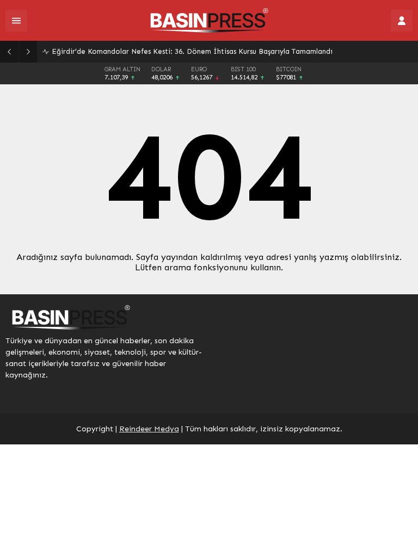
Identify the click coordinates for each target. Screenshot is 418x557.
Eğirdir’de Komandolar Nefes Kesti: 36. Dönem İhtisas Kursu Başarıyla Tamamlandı (192, 51)
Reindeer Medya (149, 429)
